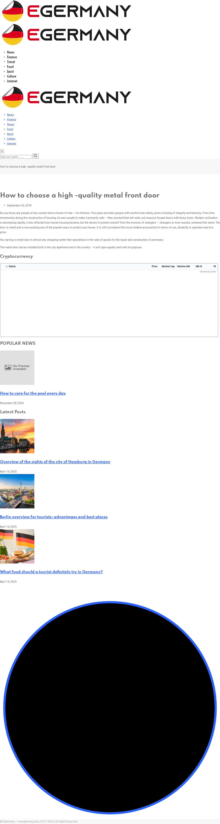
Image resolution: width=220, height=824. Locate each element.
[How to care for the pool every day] (17, 383)
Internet (12, 81)
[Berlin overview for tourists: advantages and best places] (17, 507)
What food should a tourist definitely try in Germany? (51, 572)
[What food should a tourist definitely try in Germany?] (17, 562)
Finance (12, 57)
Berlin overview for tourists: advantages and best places (54, 517)
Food (10, 66)
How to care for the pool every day (33, 393)
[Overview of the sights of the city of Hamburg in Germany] (17, 452)
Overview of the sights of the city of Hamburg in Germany (55, 462)
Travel (11, 62)
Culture (11, 76)
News (10, 52)
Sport (10, 71)
